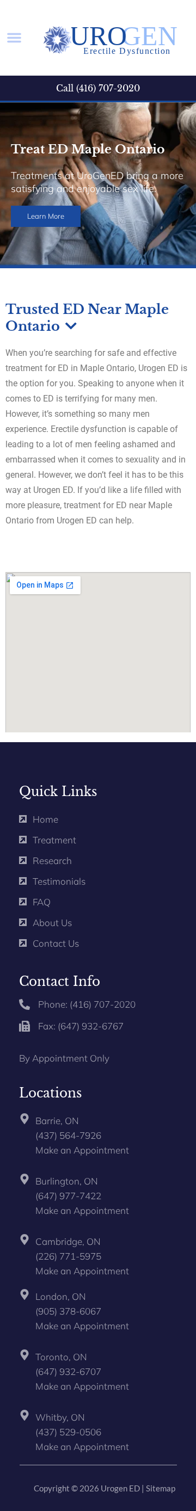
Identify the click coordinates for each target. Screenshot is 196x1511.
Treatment (54, 840)
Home (45, 819)
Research (52, 860)
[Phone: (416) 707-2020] (24, 1004)
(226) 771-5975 (68, 1256)
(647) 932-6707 (68, 1371)
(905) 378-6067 (68, 1311)
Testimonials (59, 881)
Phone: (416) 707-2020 (87, 1004)
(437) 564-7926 (68, 1135)
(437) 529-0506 (68, 1432)
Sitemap (160, 1488)
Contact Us (56, 943)
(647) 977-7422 (68, 1195)
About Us (52, 922)
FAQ (42, 902)
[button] (14, 37)
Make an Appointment (82, 1150)
